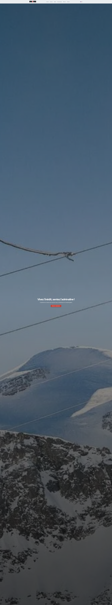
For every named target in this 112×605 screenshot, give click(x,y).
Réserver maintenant (56, 305)
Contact (68, 1)
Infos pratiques (59, 1)
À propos (51, 1)
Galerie (55, 1)
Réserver (64, 1)
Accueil (47, 1)
